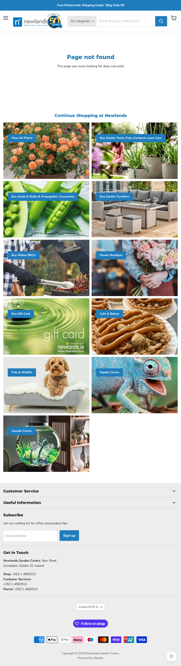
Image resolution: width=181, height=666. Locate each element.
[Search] (161, 21)
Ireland (88, 607)
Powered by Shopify (90, 658)
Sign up (69, 535)
